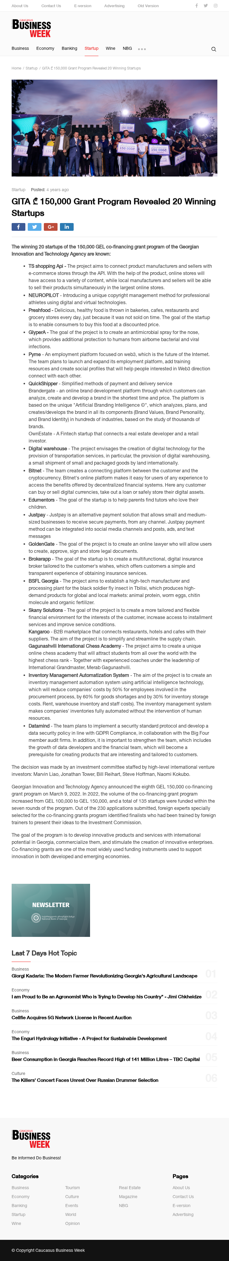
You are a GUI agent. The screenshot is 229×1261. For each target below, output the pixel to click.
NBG (127, 48)
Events (71, 1205)
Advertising (114, 5)
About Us (20, 5)
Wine (110, 48)
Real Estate (130, 1187)
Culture (72, 1196)
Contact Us (51, 5)
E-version (82, 5)
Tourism (72, 1187)
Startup (91, 48)
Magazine (128, 1196)
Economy (45, 48)
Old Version (148, 5)
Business (20, 48)
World (70, 1214)
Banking (69, 48)
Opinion (72, 1223)
